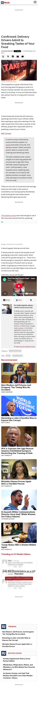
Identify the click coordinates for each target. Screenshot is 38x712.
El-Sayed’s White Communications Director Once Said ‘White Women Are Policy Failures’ (18, 514)
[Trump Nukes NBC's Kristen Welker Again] (19, 532)
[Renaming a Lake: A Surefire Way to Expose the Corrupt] (19, 405)
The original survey (8, 215)
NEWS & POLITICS (15, 351)
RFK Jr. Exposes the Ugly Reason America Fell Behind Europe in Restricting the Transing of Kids (17, 450)
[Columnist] (7, 309)
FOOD (8, 355)
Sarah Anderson (6, 392)
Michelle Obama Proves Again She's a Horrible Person (16, 482)
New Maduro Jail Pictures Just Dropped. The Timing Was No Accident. (16, 387)
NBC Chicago (6, 133)
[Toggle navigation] (35, 2)
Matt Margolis (6, 455)
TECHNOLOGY (17, 355)
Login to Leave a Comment (19, 578)
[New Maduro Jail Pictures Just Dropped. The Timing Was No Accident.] (19, 373)
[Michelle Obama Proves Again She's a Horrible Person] (19, 469)
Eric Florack (5, 422)
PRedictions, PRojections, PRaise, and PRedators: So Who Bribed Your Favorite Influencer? (19, 667)
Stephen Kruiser (7, 51)
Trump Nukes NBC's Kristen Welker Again (18, 546)
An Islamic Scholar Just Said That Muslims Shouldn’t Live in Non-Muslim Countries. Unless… (18, 675)
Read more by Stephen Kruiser (25, 346)
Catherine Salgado (8, 519)
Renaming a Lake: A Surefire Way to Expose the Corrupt (19, 419)
